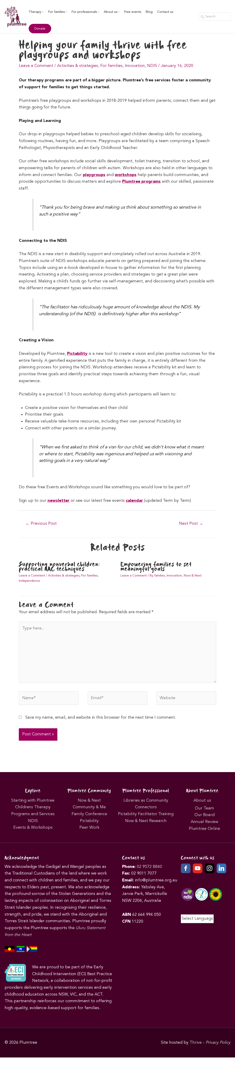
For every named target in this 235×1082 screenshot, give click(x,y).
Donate (39, 28)
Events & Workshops (33, 827)
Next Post (191, 524)
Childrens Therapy (32, 807)
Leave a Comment (36, 66)
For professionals (84, 12)
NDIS (152, 66)
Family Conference (89, 814)
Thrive (196, 1043)
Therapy (35, 12)
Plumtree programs (141, 181)
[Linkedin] (221, 868)
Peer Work (89, 827)
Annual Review (204, 822)
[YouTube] (197, 868)
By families (157, 575)
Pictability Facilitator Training (145, 814)
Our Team (204, 808)
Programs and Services (33, 814)
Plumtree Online (204, 829)
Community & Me (89, 807)
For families (56, 12)
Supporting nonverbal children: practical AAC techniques (59, 567)
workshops (126, 175)
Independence (29, 580)
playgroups (94, 175)
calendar (134, 501)
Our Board (204, 815)
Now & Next (192, 575)
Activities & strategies (77, 66)
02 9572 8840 (149, 867)
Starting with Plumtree (32, 800)
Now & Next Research (146, 821)
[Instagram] (209, 868)
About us (110, 12)
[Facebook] (185, 868)
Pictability (77, 354)
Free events (132, 12)
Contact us (165, 12)
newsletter (59, 501)
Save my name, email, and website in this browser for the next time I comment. (100, 717)
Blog (149, 12)
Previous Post (41, 524)
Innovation (135, 66)
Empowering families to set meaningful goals (156, 567)
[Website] (186, 699)
